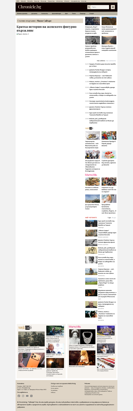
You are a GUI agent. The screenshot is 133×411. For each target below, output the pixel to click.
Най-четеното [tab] (111, 61)
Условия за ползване (57, 386)
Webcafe (23, 1)
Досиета (34, 13)
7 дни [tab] (109, 218)
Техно (74, 13)
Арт (66, 13)
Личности (44, 13)
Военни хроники (22, 13)
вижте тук (95, 393)
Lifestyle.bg (59, 1)
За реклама (54, 390)
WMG (17, 1)
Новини (53, 392)
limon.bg (83, 1)
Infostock (66, 1)
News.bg (36, 1)
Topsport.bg (51, 1)
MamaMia (30, 1)
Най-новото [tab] (101, 61)
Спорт (91, 13)
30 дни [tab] (114, 218)
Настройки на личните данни (93, 394)
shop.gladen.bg (75, 1)
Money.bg (43, 1)
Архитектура (56, 13)
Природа (82, 13)
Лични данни (54, 388)
